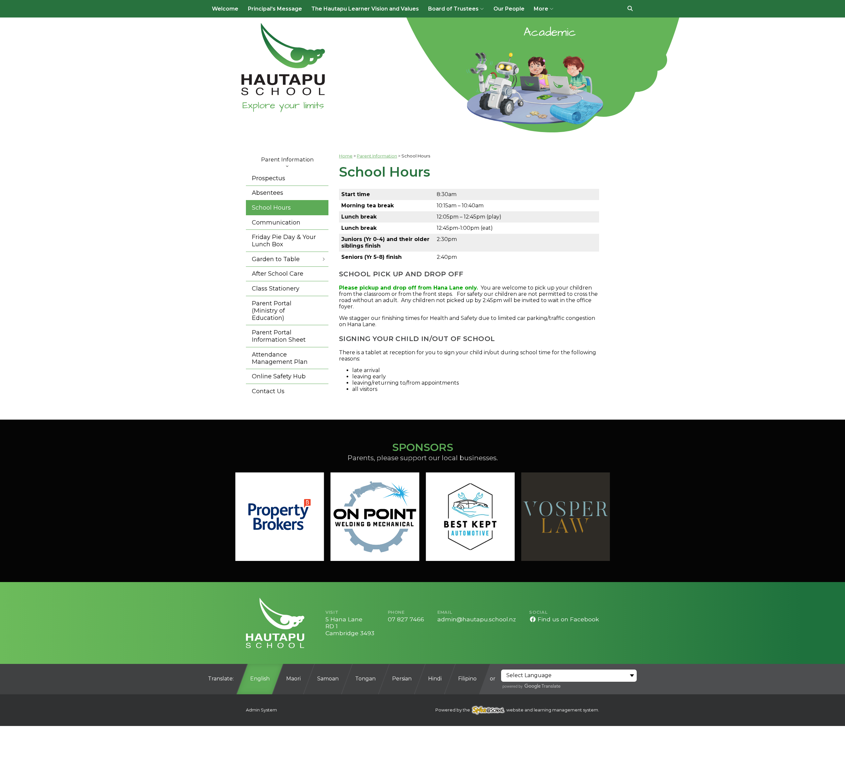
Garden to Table (276, 259)
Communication (276, 222)
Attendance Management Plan (280, 358)
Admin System (261, 709)
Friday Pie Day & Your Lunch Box (284, 240)
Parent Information (287, 159)
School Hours (271, 207)
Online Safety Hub (279, 376)
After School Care (277, 273)
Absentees (267, 192)
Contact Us (268, 391)
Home (346, 156)
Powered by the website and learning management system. (517, 709)
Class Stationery (275, 288)
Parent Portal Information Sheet (279, 336)
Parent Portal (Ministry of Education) (271, 311)
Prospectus (268, 178)
